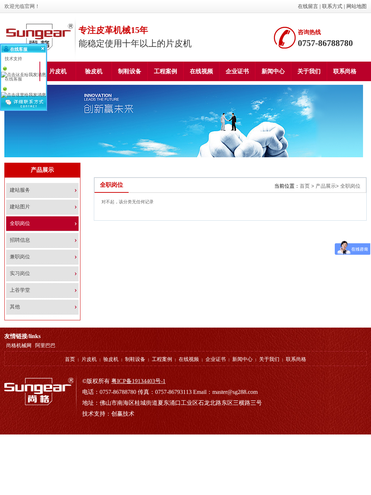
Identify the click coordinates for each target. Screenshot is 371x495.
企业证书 (215, 359)
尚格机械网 (19, 345)
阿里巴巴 (45, 345)
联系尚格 (296, 359)
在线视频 (189, 359)
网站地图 (356, 6)
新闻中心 (242, 359)
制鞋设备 (135, 359)
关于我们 (269, 359)
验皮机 (110, 359)
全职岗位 (350, 186)
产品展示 (326, 186)
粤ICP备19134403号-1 (138, 381)
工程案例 (162, 359)
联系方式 (332, 6)
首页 (305, 186)
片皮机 (89, 359)
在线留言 (308, 6)
